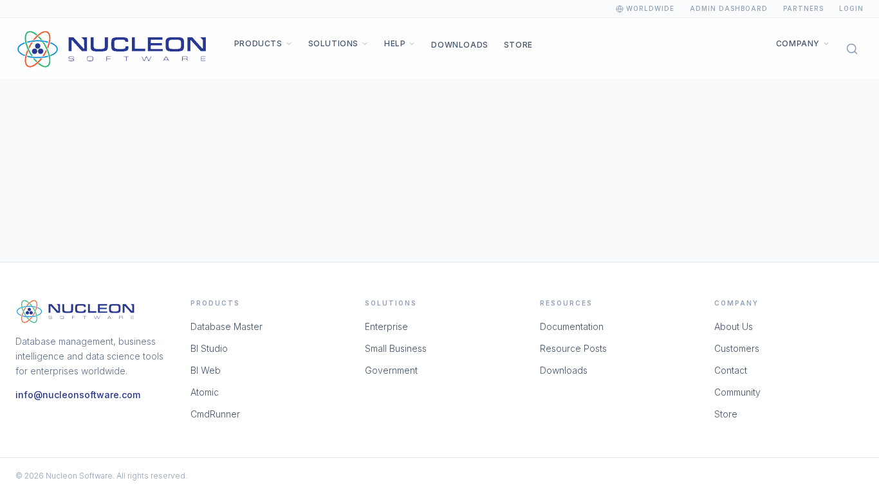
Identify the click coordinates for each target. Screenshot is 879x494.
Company (798, 43)
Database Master (226, 326)
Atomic (204, 392)
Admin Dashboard (729, 8)
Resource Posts (573, 348)
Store (518, 45)
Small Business (396, 348)
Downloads (459, 45)
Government (391, 370)
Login (851, 8)
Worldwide (650, 8)
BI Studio (209, 348)
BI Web (205, 370)
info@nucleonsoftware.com (77, 394)
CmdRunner (215, 413)
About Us (733, 326)
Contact (730, 370)
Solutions (333, 43)
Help (394, 43)
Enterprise (386, 326)
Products (258, 43)
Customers (736, 348)
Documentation (572, 326)
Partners (803, 8)
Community (737, 392)
